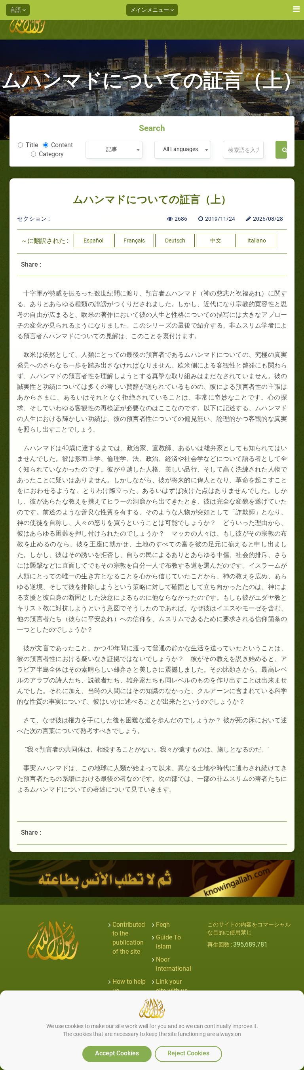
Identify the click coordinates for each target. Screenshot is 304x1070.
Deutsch (175, 240)
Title (32, 145)
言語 (16, 10)
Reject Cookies (188, 1053)
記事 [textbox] (111, 149)
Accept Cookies (117, 1053)
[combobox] (114, 150)
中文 (215, 240)
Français (134, 240)
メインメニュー (150, 10)
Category (51, 154)
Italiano (256, 240)
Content (62, 145)
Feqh (163, 924)
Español (93, 240)
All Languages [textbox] (180, 149)
